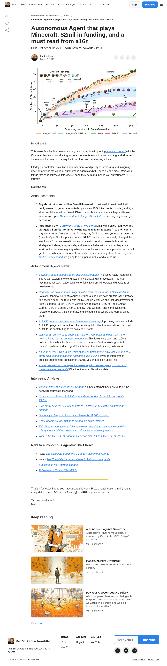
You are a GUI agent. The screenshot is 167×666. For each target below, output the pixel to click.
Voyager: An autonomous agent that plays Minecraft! (69, 274)
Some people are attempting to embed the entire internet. (71, 421)
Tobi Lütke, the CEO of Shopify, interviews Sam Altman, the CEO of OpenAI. (82, 436)
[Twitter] (117, 650)
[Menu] (161, 4)
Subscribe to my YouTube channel (58, 464)
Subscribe (150, 4)
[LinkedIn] (126, 650)
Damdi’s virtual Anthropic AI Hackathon (82, 216)
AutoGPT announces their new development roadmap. (70, 321)
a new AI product (116, 151)
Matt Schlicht (46, 56)
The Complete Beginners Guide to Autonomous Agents (77, 453)
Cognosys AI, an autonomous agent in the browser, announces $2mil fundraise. (84, 292)
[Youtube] (134, 650)
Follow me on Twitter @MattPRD (58, 470)
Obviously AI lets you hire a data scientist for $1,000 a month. (74, 415)
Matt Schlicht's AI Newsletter (45, 15)
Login (135, 4)
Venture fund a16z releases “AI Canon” (61, 387)
